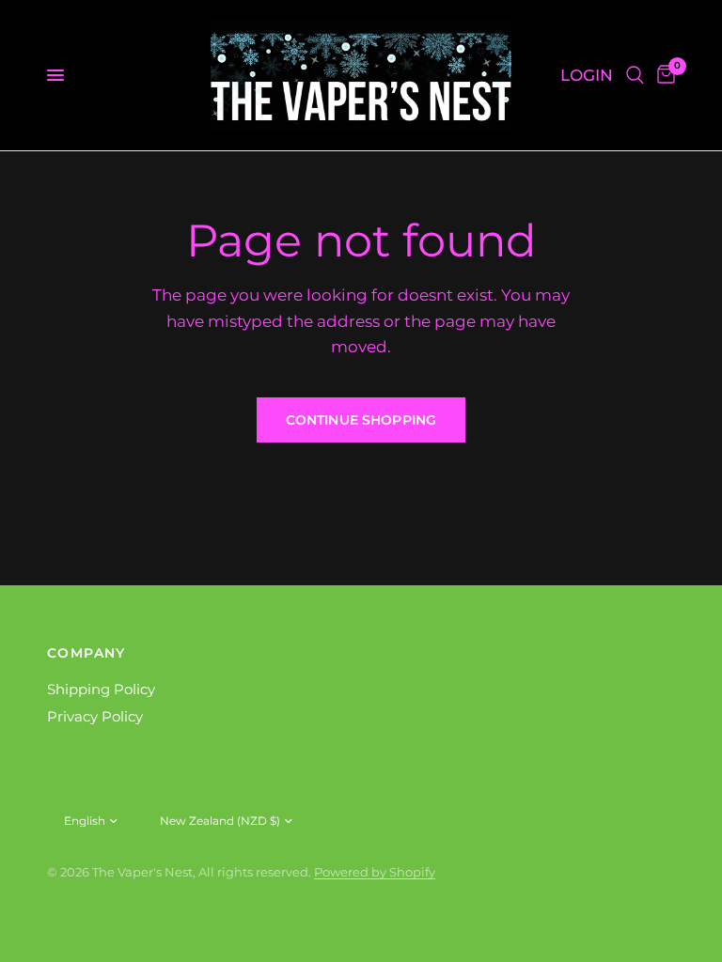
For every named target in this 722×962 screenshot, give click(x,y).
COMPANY (86, 652)
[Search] (635, 75)
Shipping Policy (101, 689)
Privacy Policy (95, 716)
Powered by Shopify (374, 871)
